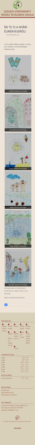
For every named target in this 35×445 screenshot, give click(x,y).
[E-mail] (25, 437)
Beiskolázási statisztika (9, 395)
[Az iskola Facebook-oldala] (10, 437)
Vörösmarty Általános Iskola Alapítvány (14, 405)
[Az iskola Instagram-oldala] (15, 437)
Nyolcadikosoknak (7, 392)
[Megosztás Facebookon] (6, 305)
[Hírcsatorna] (20, 437)
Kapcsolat (17, 428)
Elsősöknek (5, 390)
